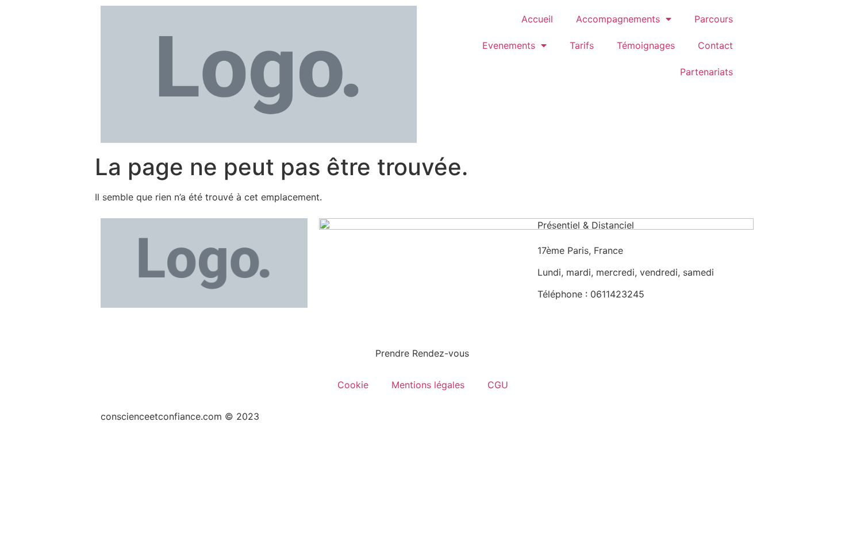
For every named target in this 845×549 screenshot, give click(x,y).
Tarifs (582, 45)
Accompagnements (618, 19)
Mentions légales (427, 385)
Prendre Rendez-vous (422, 353)
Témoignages (646, 45)
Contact (715, 45)
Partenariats (706, 72)
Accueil (537, 19)
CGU (497, 385)
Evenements (508, 45)
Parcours (713, 19)
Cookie (352, 385)
